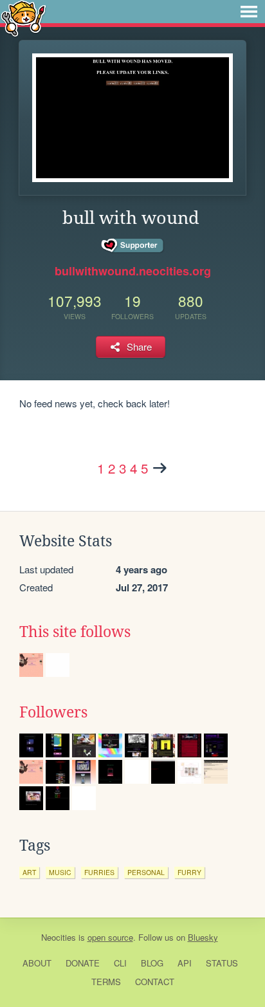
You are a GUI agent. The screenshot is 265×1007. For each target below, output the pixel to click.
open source (110, 937)
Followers (53, 712)
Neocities (58, 937)
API (185, 963)
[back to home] (23, 17)
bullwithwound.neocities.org (133, 271)
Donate (83, 963)
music (60, 872)
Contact (154, 981)
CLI (120, 963)
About (37, 963)
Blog (152, 963)
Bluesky (203, 937)
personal (146, 872)
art (29, 872)
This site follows (75, 632)
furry (189, 872)
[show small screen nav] (249, 11)
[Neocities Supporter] (133, 246)
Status (222, 963)
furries (99, 872)
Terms (106, 981)
